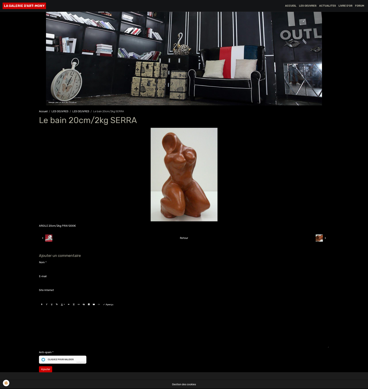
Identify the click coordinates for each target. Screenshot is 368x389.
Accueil (43, 111)
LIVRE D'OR (345, 5)
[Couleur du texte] (62, 304)
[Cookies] (6, 383)
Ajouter (45, 369)
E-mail (43, 276)
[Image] (88, 304)
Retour (184, 238)
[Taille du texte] (56, 304)
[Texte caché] (83, 304)
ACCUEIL (290, 5)
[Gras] (41, 304)
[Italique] (46, 304)
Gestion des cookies (184, 384)
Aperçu (109, 304)
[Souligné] (51, 304)
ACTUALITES (327, 5)
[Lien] (78, 304)
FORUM (359, 5)
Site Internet (46, 290)
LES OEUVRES (308, 5)
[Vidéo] (93, 304)
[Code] (98, 304)
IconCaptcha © (80, 362)
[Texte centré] (73, 304)
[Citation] (68, 304)
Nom (42, 262)
